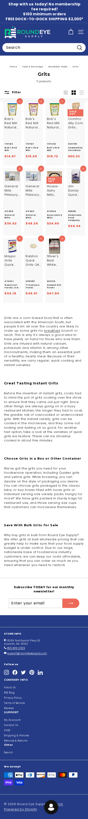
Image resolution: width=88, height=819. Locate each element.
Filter (16, 92)
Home (13, 66)
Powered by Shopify (20, 809)
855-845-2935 (16, 648)
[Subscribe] (70, 603)
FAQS (7, 730)
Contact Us (11, 725)
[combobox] (44, 47)
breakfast (52, 330)
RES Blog (9, 692)
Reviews (9, 708)
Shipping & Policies (16, 735)
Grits (75, 66)
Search (8, 752)
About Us (9, 687)
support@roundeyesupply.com (27, 653)
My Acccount (12, 720)
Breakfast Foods (57, 66)
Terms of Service (14, 703)
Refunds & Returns (15, 740)
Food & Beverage (32, 66)
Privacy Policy (13, 698)
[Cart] (70, 32)
